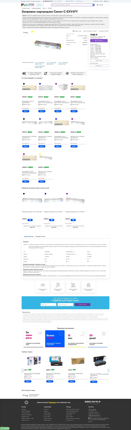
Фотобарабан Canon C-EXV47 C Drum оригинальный (45, 102)
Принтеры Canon (26, 314)
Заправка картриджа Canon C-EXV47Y (34, 395)
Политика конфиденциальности (72, 411)
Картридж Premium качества (28, 319)
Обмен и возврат (69, 416)
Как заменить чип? (70, 420)
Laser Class (74, 314)
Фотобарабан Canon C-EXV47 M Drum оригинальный (61, 102)
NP (94, 314)
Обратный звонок (95, 415)
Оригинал (39, 314)
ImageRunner (64, 314)
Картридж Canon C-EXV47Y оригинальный (45, 172)
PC (97, 314)
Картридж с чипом (85, 316)
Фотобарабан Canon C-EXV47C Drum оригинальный (61, 137)
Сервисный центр (25, 420)
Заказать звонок (82, 304)
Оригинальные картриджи (27, 414)
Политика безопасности (71, 412)
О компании (46, 409)
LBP (83, 314)
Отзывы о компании (48, 418)
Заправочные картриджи (67, 319)
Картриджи (24, 409)
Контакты (38, 1)
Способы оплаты (47, 412)
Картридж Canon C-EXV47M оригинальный (77, 137)
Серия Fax (50, 314)
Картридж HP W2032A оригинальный (98, 374)
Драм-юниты (84, 319)
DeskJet (105, 319)
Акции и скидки (47, 416)
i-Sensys (101, 314)
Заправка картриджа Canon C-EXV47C (53, 211)
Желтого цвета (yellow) (55, 316)
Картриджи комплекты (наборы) (55, 319)
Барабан (45, 319)
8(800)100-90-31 (49, 1)
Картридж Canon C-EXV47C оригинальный (45, 137)
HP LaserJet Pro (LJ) (99, 319)
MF (86, 314)
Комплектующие (77, 319)
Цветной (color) (26, 316)
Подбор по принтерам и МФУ (27, 418)
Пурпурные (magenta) (66, 316)
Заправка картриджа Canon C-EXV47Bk (32, 211)
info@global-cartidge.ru (98, 1)
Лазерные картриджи (26, 411)
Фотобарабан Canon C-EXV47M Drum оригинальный (29, 172)
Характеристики (29, 236)
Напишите (52, 402)
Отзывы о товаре (47, 414)
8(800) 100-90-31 (92, 402)
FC (54, 314)
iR (69, 314)
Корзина (104, 5)
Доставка (23, 1)
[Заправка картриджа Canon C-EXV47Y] (47, 45)
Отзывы (33, 1)
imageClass (58, 314)
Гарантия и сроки (47, 420)
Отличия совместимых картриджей (73, 418)
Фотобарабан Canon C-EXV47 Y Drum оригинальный (77, 102)
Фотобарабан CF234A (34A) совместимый (74, 374)
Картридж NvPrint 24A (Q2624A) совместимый (31, 374)
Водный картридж (93, 316)
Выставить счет (99, 65)
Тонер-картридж (39, 319)
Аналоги (33, 314)
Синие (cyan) (40, 316)
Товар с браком (69, 414)
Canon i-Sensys (91, 319)
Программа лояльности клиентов (72, 409)
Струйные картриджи (26, 412)
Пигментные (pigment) (76, 316)
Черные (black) (33, 316)
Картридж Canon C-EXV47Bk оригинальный (29, 137)
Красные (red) (47, 316)
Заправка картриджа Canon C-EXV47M (75, 211)
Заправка (44, 314)
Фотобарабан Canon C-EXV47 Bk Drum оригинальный (28, 102)
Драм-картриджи (47, 321)
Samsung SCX (26, 321)
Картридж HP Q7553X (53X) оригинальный (52, 374)
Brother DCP (40, 321)
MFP (31, 321)
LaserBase (79, 314)
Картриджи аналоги (25, 416)
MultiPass (91, 314)
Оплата (28, 1)
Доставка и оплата (40, 236)
